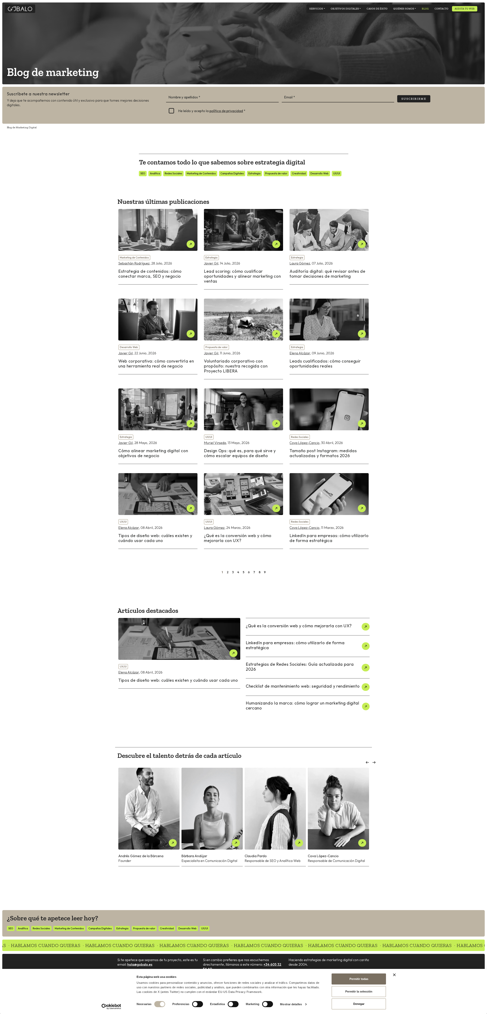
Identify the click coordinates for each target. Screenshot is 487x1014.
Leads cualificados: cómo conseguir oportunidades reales (325, 363)
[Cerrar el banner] (394, 974)
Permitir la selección (358, 991)
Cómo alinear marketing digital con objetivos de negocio (153, 453)
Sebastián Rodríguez (134, 263)
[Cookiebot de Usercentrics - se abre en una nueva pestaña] (111, 1006)
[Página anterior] (217, 573)
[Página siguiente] (270, 573)
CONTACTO (441, 8)
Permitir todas (358, 979)
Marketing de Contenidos (201, 173)
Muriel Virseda (215, 443)
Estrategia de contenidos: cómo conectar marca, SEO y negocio (150, 274)
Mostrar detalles (291, 1004)
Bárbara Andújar (194, 856)
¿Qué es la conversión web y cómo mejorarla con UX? (237, 538)
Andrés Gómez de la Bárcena (140, 856)
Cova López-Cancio (304, 443)
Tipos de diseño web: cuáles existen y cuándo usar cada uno (155, 538)
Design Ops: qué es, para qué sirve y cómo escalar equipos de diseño (240, 453)
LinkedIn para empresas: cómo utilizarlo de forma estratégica (329, 538)
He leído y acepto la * (211, 111)
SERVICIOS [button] (316, 8)
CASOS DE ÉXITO (377, 8)
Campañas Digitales (232, 173)
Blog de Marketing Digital (22, 127)
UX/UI (336, 173)
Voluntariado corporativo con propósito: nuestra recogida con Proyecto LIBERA (235, 366)
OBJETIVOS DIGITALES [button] (345, 8)
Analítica (155, 173)
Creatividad (299, 173)
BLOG (425, 8)
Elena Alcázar (300, 353)
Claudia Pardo (256, 856)
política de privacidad (226, 111)
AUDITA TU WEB (464, 8)
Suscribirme (413, 98)
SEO (142, 173)
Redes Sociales (173, 173)
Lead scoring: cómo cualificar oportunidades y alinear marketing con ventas (242, 276)
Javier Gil (211, 263)
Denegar (358, 1003)
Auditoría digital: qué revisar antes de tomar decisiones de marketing (327, 274)
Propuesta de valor (276, 173)
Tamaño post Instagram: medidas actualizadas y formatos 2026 (323, 453)
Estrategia (254, 173)
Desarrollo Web (319, 173)
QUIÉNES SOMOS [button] (403, 8)
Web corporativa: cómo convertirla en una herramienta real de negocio (156, 363)
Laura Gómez (300, 263)
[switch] (197, 1004)
